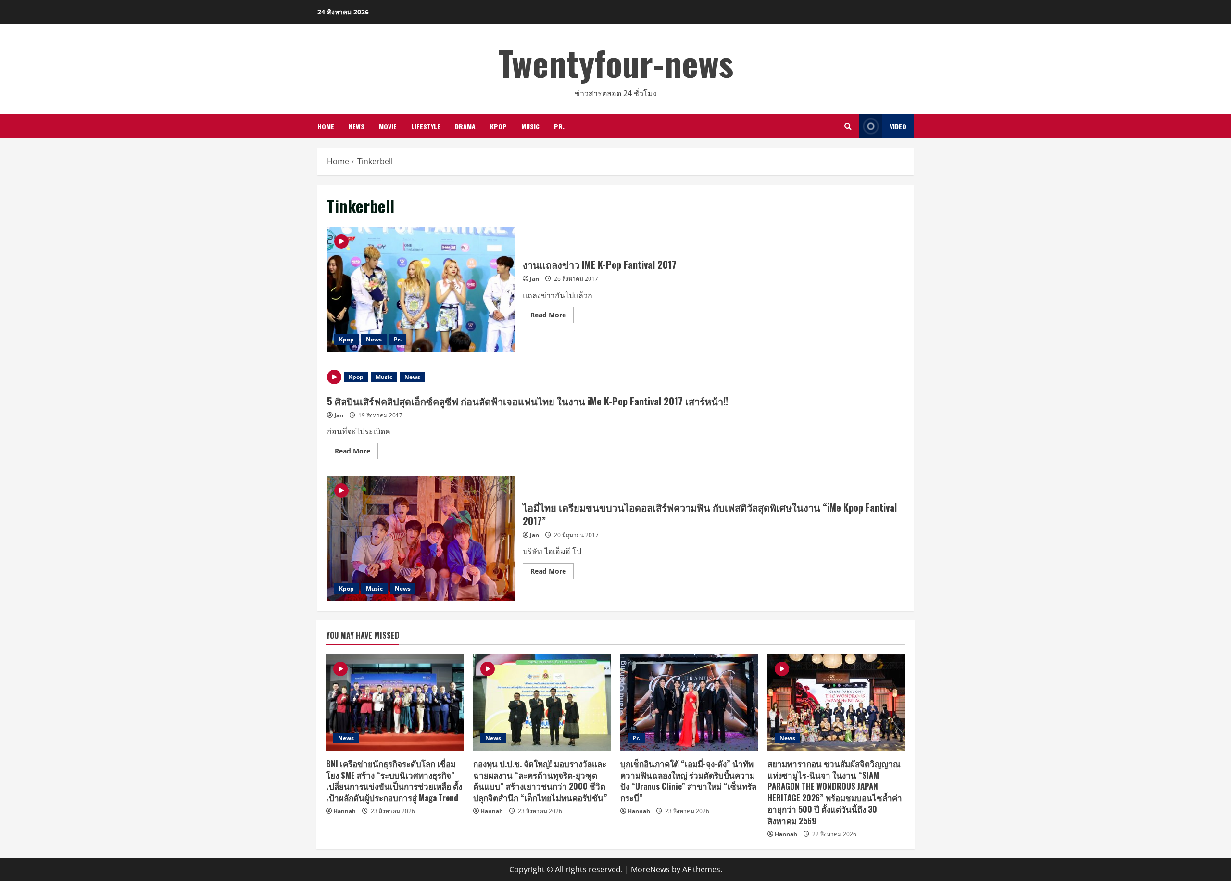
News (356, 126)
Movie (388, 126)
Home (325, 126)
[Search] (848, 126)
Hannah (344, 811)
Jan (534, 279)
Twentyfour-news (615, 62)
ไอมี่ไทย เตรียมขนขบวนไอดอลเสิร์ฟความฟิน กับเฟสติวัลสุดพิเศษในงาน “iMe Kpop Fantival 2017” (421, 538)
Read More (552, 316)
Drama (465, 126)
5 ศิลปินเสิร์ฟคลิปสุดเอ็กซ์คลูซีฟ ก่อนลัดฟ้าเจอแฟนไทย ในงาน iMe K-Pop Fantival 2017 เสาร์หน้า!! (527, 401)
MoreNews (650, 869)
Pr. (559, 126)
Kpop (498, 126)
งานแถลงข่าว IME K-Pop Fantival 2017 (421, 289)
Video (898, 126)
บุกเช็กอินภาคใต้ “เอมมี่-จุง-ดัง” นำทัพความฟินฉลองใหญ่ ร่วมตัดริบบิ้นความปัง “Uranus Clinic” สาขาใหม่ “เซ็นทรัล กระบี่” (688, 780)
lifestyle (425, 126)
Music (530, 126)
